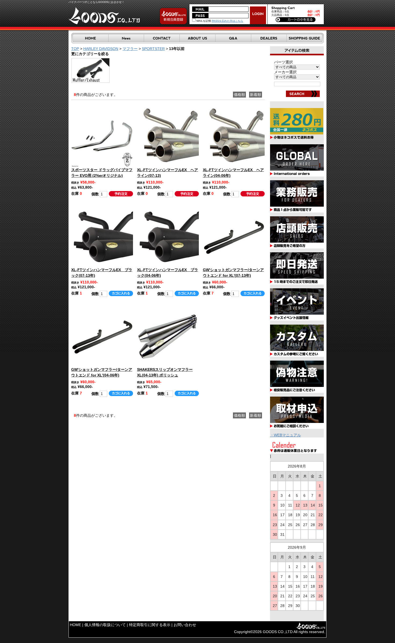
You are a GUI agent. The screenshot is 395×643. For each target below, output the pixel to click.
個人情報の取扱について (105, 625)
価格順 (239, 94)
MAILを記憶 (203, 20)
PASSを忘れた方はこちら (227, 20)
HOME (75, 625)
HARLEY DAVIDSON (100, 48)
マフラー (130, 48)
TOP (75, 48)
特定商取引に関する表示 (149, 625)
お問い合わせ (185, 625)
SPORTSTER (153, 48)
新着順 (255, 94)
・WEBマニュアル (285, 435)
